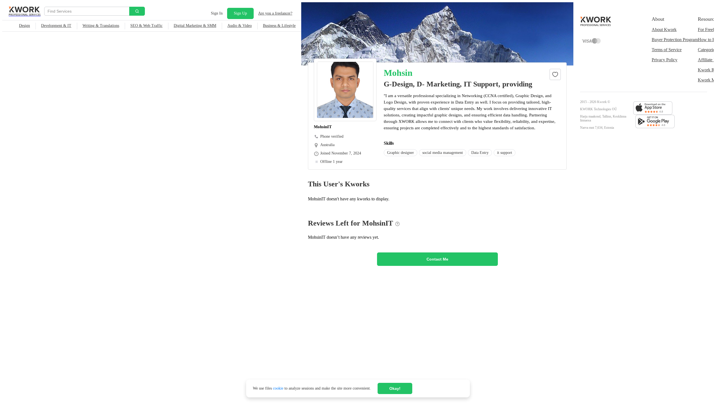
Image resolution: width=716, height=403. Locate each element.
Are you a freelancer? (275, 13)
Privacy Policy (664, 59)
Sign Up (240, 13)
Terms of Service (667, 49)
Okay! (395, 388)
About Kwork (664, 29)
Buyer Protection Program (675, 39)
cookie (278, 388)
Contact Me (437, 259)
